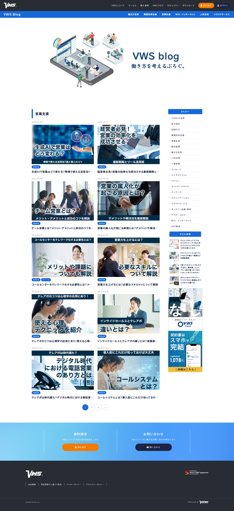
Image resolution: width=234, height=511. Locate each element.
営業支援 (166, 14)
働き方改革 (133, 14)
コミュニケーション (180, 197)
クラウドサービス (222, 14)
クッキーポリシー (74, 484)
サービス (132, 5)
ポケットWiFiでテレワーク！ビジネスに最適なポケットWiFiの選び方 (190, 280)
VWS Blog (12, 14)
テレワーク (176, 192)
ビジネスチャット (179, 175)
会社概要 (32, 484)
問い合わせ (155, 447)
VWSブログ (158, 5)
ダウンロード (188, 5)
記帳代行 (175, 129)
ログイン (224, 5)
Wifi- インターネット (185, 14)
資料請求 (207, 5)
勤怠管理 (175, 146)
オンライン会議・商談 (181, 209)
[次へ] (105, 407)
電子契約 (175, 123)
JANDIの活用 (178, 118)
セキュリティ (173, 5)
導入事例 (144, 5)
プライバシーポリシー (95, 484)
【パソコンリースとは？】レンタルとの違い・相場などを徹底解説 (190, 255)
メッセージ (176, 169)
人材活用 (204, 14)
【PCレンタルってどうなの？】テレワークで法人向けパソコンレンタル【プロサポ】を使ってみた (190, 244)
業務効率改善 (150, 14)
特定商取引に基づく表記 (51, 484)
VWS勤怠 (175, 226)
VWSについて (118, 5)
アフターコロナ (178, 214)
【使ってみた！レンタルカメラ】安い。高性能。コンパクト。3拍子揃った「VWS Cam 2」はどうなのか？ (190, 269)
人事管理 (175, 163)
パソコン (175, 180)
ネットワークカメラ (180, 186)
